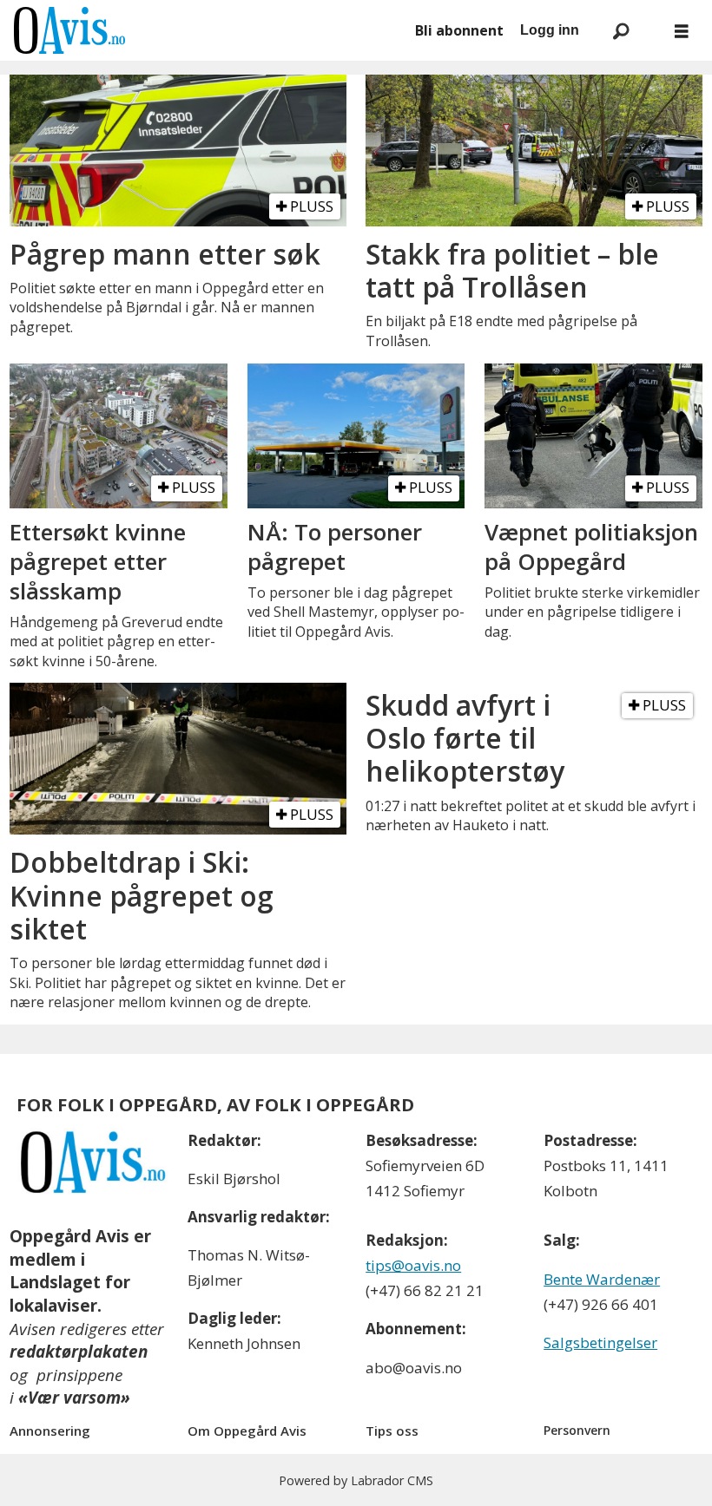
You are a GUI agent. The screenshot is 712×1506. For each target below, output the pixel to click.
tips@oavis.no (413, 1265)
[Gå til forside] (204, 30)
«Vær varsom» (74, 1397)
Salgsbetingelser (600, 1342)
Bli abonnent (459, 30)
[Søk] (620, 30)
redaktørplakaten (79, 1351)
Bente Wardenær (602, 1279)
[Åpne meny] (681, 31)
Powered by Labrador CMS (356, 1480)
